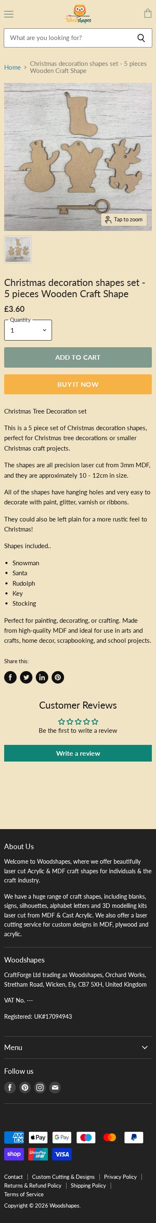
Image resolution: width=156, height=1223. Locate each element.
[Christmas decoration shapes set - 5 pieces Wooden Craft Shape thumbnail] (18, 249)
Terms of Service (24, 1194)
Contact (13, 1176)
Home (12, 67)
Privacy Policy (120, 1176)
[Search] (141, 38)
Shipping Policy (88, 1185)
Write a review (78, 753)
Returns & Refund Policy (33, 1185)
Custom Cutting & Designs (63, 1176)
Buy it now (78, 384)
